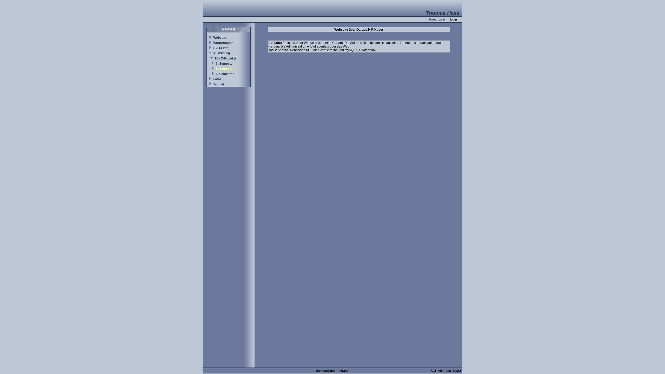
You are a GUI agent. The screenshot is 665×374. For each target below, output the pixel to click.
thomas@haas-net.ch (332, 371)
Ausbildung (221, 53)
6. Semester (225, 74)
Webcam (219, 37)
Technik (219, 84)
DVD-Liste (220, 48)
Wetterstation (223, 43)
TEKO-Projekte (226, 58)
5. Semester (225, 69)
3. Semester (225, 63)
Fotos (217, 79)
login (453, 19)
